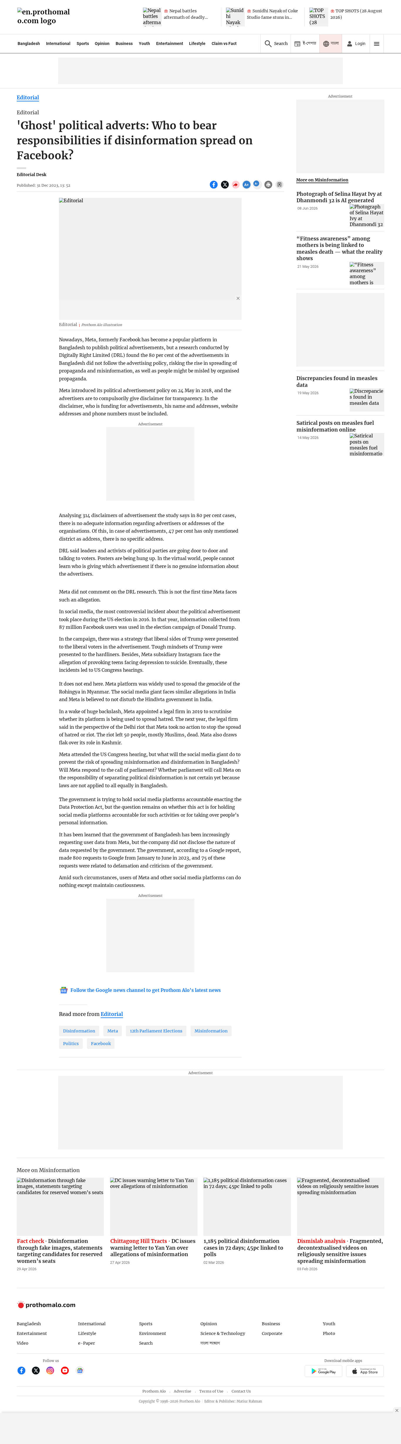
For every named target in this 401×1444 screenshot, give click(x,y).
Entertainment (169, 43)
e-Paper (86, 1343)
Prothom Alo (154, 1391)
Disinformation (79, 1031)
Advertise (182, 1391)
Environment (152, 1333)
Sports (83, 43)
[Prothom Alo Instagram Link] (53, 1371)
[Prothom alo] (45, 17)
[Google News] (80, 1371)
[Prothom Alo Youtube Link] (67, 1371)
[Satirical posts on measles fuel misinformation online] (367, 445)
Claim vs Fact (224, 43)
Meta (112, 1031)
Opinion (102, 43)
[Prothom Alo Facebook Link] (24, 1371)
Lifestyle (197, 43)
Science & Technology (223, 1333)
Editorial (28, 97)
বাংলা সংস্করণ (210, 1343)
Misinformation (211, 1031)
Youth (144, 43)
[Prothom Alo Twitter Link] (38, 1371)
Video (22, 1343)
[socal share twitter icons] (225, 187)
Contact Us (241, 1391)
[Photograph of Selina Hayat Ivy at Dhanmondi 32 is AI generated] (367, 215)
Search (146, 1343)
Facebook (101, 1043)
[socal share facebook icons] (214, 187)
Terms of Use (211, 1391)
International (58, 43)
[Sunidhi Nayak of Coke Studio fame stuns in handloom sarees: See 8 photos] (235, 17)
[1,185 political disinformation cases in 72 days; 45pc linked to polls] (247, 1207)
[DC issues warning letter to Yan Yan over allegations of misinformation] (154, 1207)
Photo (329, 1333)
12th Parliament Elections (156, 1031)
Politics (71, 1043)
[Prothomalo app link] (323, 1372)
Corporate (272, 1333)
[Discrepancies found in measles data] (367, 400)
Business (124, 43)
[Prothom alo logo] (46, 1307)
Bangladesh (29, 43)
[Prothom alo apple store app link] (365, 1372)
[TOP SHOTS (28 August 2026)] (318, 17)
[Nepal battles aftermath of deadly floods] (152, 17)
